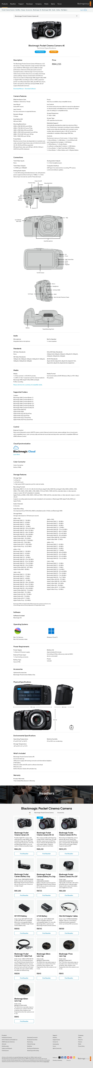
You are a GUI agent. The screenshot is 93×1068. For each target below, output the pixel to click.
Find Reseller (40, 52)
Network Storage (31, 1044)
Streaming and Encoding (33, 1050)
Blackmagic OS (37, 10)
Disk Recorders (5, 1046)
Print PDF (54, 52)
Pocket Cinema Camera (8, 10)
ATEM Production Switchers (8, 1041)
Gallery (58, 10)
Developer (29, 4)
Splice (53, 4)
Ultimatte (4, 1044)
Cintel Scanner (5, 1050)
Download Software (30, 88)
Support (21, 4)
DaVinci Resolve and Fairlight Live (9, 1039)
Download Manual (18, 88)
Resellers (13, 4)
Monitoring (30, 1041)
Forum (60, 4)
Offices (79, 1037)
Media (46, 4)
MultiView (29, 1046)
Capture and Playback (7, 1048)
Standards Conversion (32, 1037)
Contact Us (55, 1041)
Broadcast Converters (32, 1039)
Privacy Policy (81, 1046)
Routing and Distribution (33, 1048)
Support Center (56, 1039)
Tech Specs (64, 10)
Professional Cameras (7, 1037)
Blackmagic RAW (46, 10)
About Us (80, 1039)
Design (23, 10)
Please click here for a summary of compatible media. (27, 384)
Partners (80, 1041)
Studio (53, 10)
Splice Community (57, 1048)
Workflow (18, 10)
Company (39, 4)
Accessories (29, 10)
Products (5, 4)
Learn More (16, 454)
